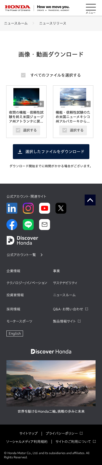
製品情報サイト (64, 321)
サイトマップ (28, 433)
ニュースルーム (16, 23)
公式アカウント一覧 (21, 255)
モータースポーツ (19, 321)
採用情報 (13, 309)
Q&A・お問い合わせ (68, 309)
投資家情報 (15, 295)
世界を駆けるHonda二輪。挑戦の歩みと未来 (51, 411)
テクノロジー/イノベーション (26, 283)
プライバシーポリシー (62, 433)
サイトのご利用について (73, 441)
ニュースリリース (52, 23)
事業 (56, 271)
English (15, 333)
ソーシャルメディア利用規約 (27, 441)
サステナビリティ (65, 283)
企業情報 (13, 271)
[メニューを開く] (91, 8)
